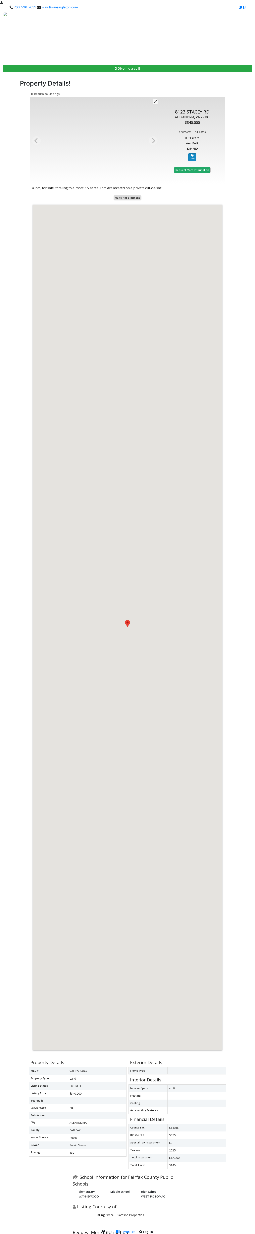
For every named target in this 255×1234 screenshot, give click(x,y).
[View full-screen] (155, 101)
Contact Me (241, 37)
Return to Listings (46, 94)
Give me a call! (128, 68)
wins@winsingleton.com (60, 7)
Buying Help (145, 37)
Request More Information (192, 170)
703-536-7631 (25, 7)
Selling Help (166, 37)
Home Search (102, 37)
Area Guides (191, 37)
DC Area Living (218, 37)
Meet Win (126, 37)
